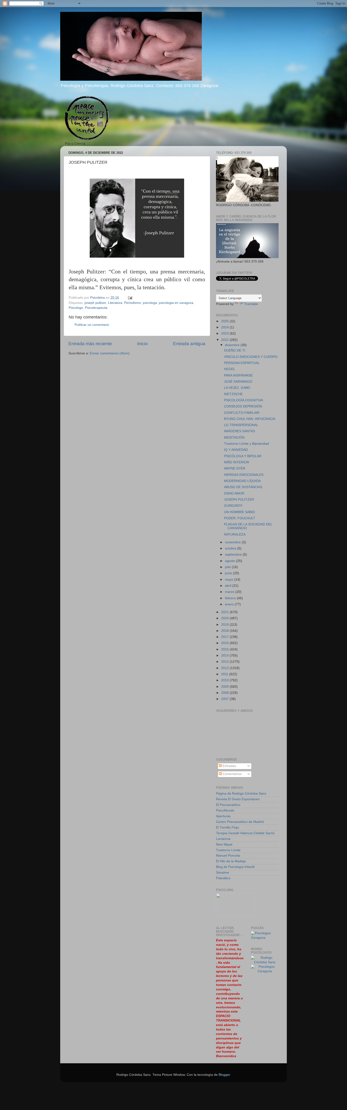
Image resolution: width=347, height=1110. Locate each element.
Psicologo (76, 308)
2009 (225, 686)
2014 (225, 655)
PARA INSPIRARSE (238, 375)
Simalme (222, 872)
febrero (231, 598)
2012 (225, 668)
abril (228, 585)
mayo (229, 579)
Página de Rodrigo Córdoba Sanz (241, 793)
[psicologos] (235, 915)
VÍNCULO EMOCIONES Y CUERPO (251, 357)
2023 (225, 333)
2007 (225, 699)
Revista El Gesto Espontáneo (238, 799)
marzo (230, 592)
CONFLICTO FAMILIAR (241, 413)
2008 (225, 693)
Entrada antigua (189, 343)
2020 (225, 618)
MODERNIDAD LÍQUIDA (242, 481)
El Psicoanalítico (228, 805)
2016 (225, 643)
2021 (225, 612)
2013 (225, 661)
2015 (225, 649)
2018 (225, 630)
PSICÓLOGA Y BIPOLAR (242, 456)
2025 (225, 321)
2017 (225, 637)
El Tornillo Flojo (227, 827)
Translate (251, 304)
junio (229, 573)
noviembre (233, 542)
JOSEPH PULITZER (239, 499)
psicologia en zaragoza (176, 303)
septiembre (234, 554)
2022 (225, 340)
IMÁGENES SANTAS (239, 431)
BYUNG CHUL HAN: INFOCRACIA (249, 419)
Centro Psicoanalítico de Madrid (240, 822)
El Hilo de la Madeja (231, 861)
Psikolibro (223, 878)
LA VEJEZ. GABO (237, 388)
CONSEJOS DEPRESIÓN (243, 406)
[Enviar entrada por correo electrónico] (129, 297)
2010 (225, 680)
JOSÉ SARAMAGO (238, 381)
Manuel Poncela (228, 855)
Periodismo (132, 303)
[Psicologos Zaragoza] (265, 937)
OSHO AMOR (234, 493)
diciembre (233, 345)
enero (230, 604)
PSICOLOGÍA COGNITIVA (243, 400)
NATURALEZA (234, 534)
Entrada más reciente (90, 343)
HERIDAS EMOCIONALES (243, 475)
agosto (230, 561)
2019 (225, 624)
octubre (231, 548)
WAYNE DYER (234, 468)
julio (228, 567)
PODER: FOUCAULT (239, 518)
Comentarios (232, 774)
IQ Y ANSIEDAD (236, 450)
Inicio (142, 343)
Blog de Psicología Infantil (235, 867)
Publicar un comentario (92, 325)
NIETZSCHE (233, 394)
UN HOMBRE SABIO (239, 512)
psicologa (150, 303)
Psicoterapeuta (96, 308)
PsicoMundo (225, 810)
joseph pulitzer (95, 303)
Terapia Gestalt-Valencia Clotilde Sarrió (245, 833)
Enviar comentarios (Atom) (110, 353)
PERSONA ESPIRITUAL (242, 363)
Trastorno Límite (228, 850)
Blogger (224, 1074)
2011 (225, 674)
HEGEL (229, 369)
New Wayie (224, 844)
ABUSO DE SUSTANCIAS (243, 487)
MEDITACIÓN (234, 437)
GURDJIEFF (233, 505)
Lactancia (223, 839)
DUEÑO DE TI (234, 350)
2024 (225, 327)
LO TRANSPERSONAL (241, 425)
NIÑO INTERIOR (236, 462)
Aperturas (223, 816)
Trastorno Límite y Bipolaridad (246, 443)
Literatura (115, 303)
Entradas (229, 766)
